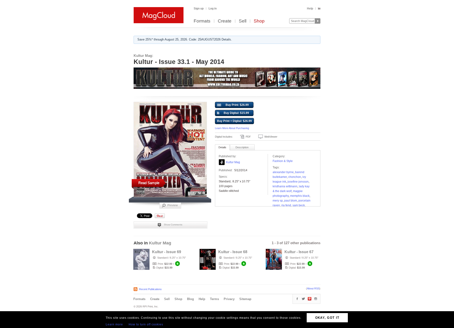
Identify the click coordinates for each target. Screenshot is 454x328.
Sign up (199, 8)
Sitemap (245, 299)
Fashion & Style (283, 161)
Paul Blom (290, 200)
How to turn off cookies (146, 324)
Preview (172, 205)
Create (224, 21)
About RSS (313, 288)
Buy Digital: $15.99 (236, 113)
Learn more (114, 324)
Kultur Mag (233, 162)
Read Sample (148, 183)
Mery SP (278, 200)
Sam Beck (298, 205)
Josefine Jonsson (298, 181)
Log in (213, 8)
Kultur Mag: (143, 56)
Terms (214, 299)
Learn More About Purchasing (232, 128)
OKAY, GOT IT (327, 317)
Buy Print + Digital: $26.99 (234, 121)
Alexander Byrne (283, 172)
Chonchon (294, 177)
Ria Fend (286, 205)
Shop (259, 21)
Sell (242, 21)
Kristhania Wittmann (285, 186)
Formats (202, 21)
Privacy (229, 299)
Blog (190, 299)
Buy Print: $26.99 (237, 105)
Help (310, 8)
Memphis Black (300, 196)
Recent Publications (150, 289)
